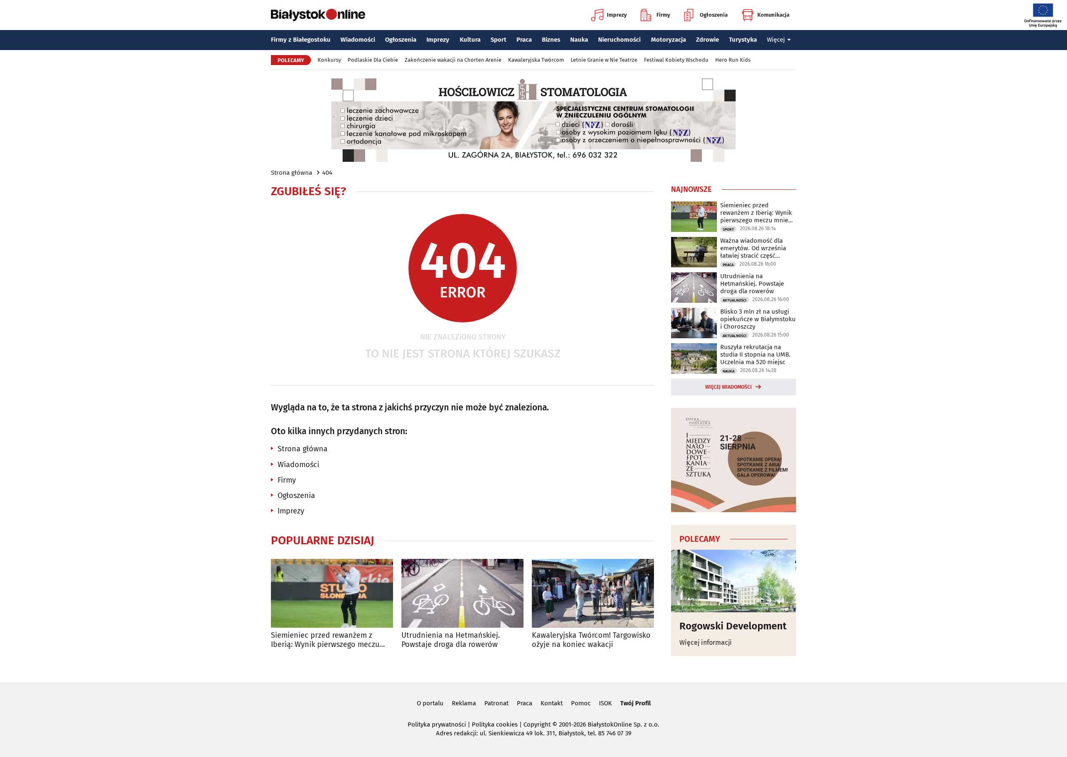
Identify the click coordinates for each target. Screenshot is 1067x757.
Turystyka (743, 39)
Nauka (579, 39)
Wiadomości (358, 39)
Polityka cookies (495, 724)
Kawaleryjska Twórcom (536, 60)
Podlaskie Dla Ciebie (373, 60)
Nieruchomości (619, 39)
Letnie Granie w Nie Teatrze (604, 60)
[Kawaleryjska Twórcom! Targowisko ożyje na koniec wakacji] (593, 593)
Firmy (663, 15)
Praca (524, 39)
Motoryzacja (668, 39)
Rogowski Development (732, 626)
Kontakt (552, 703)
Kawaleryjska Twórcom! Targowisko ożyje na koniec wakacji (591, 640)
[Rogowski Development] (733, 581)
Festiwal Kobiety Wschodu (676, 60)
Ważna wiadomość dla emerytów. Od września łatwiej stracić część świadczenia (753, 248)
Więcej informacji (705, 642)
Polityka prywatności (437, 724)
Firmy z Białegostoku (301, 39)
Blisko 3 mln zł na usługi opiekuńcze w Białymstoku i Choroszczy (758, 319)
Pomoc (581, 703)
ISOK (605, 703)
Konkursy (329, 60)
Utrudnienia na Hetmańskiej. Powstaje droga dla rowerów (450, 640)
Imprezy (617, 15)
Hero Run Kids (733, 60)
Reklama (464, 703)
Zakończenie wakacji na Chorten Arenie (453, 60)
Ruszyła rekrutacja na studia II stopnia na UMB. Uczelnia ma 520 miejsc (755, 354)
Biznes (551, 39)
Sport (498, 39)
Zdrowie (707, 39)
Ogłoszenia (714, 15)
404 (327, 172)
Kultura (470, 39)
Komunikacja (773, 15)
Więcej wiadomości (728, 387)
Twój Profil (635, 703)
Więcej (776, 39)
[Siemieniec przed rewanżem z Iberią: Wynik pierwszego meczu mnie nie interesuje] (332, 593)
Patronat (496, 703)
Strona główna (291, 172)
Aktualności (734, 300)
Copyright (537, 724)
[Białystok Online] (318, 15)
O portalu (430, 703)
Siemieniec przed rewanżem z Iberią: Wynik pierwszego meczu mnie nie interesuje (325, 640)
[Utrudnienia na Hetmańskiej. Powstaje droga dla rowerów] (462, 593)
